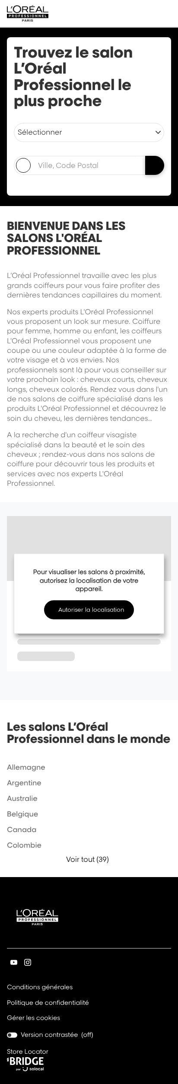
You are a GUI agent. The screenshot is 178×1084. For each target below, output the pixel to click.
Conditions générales (40, 988)
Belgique (22, 814)
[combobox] (75, 165)
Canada (21, 829)
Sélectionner (40, 132)
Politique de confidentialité (48, 1003)
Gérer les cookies (33, 1018)
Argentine (24, 782)
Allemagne (26, 767)
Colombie (24, 845)
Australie (22, 798)
